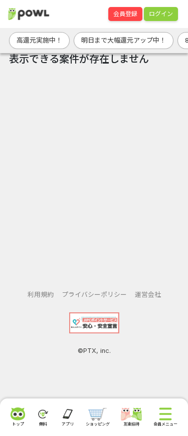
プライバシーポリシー (94, 294)
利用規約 (41, 294)
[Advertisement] (94, 174)
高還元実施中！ (39, 40)
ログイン (161, 14)
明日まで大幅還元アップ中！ (123, 40)
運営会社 (148, 294)
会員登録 (125, 14)
